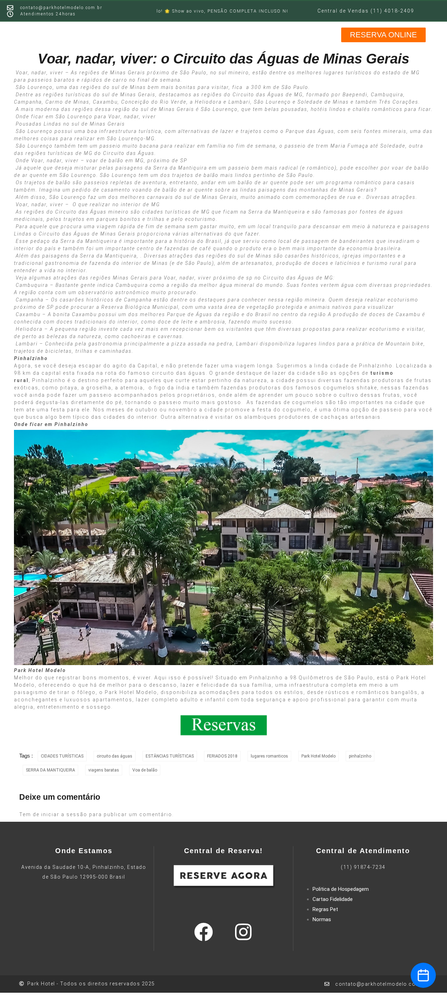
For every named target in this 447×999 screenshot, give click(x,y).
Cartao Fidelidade (333, 899)
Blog (293, 34)
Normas (322, 919)
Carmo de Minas (67, 102)
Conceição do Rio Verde (153, 102)
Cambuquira (387, 94)
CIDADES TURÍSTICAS (62, 756)
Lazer (151, 34)
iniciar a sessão (64, 814)
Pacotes (267, 34)
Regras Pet (325, 909)
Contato (320, 34)
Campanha (28, 102)
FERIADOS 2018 (222, 756)
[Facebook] (203, 932)
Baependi (355, 94)
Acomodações (190, 34)
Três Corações (398, 102)
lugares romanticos (269, 756)
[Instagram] (243, 932)
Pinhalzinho (49, 380)
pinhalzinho (360, 756)
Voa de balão (144, 770)
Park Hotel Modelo (131, 692)
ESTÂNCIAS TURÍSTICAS (170, 756)
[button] (383, 35)
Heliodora (208, 102)
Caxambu (105, 102)
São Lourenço (34, 87)
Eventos (234, 34)
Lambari (239, 102)
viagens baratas (103, 770)
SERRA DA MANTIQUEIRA (50, 770)
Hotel (127, 34)
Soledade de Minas (323, 102)
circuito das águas (114, 756)
